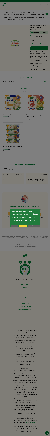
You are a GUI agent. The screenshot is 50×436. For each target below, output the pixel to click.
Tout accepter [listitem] (23, 225)
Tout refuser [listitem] (14, 225)
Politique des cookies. (21, 222)
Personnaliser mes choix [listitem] (34, 225)
